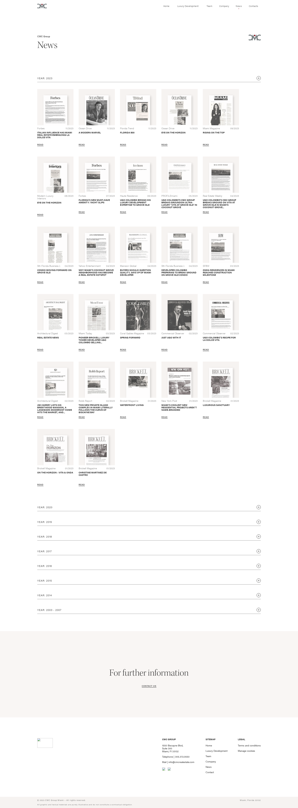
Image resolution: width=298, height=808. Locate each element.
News (239, 6)
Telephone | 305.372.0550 (176, 756)
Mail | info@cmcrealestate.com (178, 762)
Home (166, 6)
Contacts (253, 6)
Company (224, 6)
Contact (210, 772)
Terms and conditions (249, 745)
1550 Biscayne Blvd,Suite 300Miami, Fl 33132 (172, 748)
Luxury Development (188, 6)
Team (209, 6)
